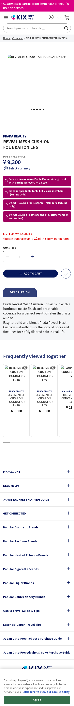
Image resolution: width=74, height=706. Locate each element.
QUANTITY (9, 247)
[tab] (20, 292)
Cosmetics (17, 38)
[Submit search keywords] (66, 28)
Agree (37, 700)
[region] (37, 687)
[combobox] (37, 28)
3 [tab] (38, 109)
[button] (51, 17)
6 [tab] (40, 442)
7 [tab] (47, 442)
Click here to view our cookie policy (45, 692)
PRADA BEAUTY (14, 136)
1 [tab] (32, 109)
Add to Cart (33, 273)
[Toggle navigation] (5, 17)
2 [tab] (35, 109)
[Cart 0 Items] (67, 17)
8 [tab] (54, 442)
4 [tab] (41, 109)
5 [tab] (44, 109)
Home (6, 38)
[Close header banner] (68, 5)
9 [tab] (61, 442)
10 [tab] (67, 442)
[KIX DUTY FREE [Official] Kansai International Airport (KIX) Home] (22, 17)
